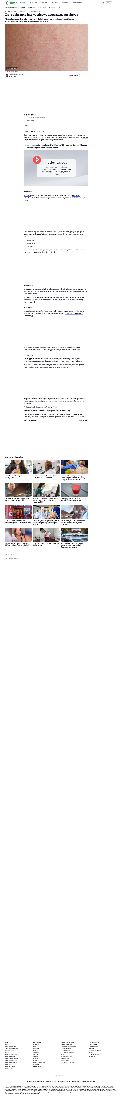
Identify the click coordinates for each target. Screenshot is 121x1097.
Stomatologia (36, 1064)
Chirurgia (35, 1046)
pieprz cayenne (29, 401)
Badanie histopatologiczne (11, 1060)
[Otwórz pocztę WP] (97, 3)
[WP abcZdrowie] (19, 3)
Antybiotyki (91, 1048)
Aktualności (33, 3)
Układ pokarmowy (65, 1058)
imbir (74, 399)
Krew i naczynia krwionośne (67, 1062)
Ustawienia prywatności (88, 1081)
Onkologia (35, 1060)
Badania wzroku (8, 1068)
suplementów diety (60, 289)
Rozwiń (26, 125)
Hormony (63, 1054)
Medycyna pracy (8, 1052)
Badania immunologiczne (11, 1062)
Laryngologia (36, 1052)
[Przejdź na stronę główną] (7, 4)
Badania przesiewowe (10, 1056)
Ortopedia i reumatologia (39, 1062)
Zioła (25, 135)
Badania (22, 7)
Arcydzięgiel (28, 359)
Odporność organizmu (66, 1056)
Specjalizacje (31, 7)
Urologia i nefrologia (37, 1066)
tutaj (38, 1093)
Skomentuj (75, 75)
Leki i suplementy (93, 1044)
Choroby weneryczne (66, 1050)
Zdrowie (54, 3)
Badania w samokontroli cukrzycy (13, 1058)
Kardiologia (35, 1054)
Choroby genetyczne (66, 1048)
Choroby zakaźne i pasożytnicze (68, 1046)
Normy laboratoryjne (9, 1050)
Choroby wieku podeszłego (67, 1052)
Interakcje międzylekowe (95, 1050)
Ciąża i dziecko (42, 7)
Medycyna (65, 3)
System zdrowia (78, 3)
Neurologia (35, 1056)
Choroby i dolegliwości (11, 7)
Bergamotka (31, 123)
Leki (60, 7)
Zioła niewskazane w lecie (36, 118)
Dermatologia (36, 1048)
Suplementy (92, 1056)
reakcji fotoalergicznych (32, 234)
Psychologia (52, 7)
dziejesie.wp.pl (65, 411)
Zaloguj (109, 3)
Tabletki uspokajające (94, 1054)
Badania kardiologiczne (10, 1046)
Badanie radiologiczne (10, 1066)
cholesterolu (28, 294)
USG (6, 1070)
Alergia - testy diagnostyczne (11, 1048)
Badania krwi (8, 1064)
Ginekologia (35, 1050)
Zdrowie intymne (65, 1060)
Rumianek (30, 120)
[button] (102, 3)
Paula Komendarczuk (16, 75)
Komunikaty (44, 3)
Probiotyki (91, 1052)
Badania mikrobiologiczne (11, 1054)
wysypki (41, 140)
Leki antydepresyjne (93, 1046)
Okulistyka (35, 1058)
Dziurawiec (31, 126)
